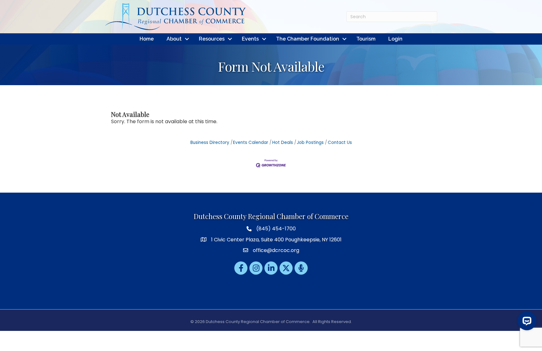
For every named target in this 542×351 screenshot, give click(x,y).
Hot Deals (282, 142)
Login (395, 39)
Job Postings (310, 142)
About (174, 39)
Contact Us (340, 142)
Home (147, 39)
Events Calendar (250, 142)
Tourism (365, 39)
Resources (212, 39)
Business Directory (209, 142)
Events (250, 39)
